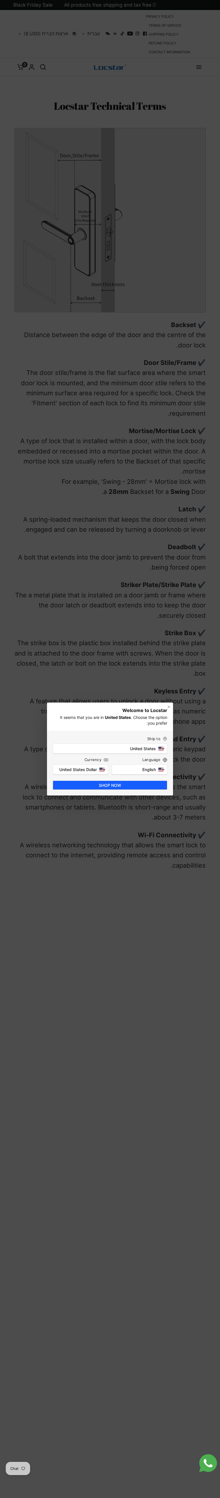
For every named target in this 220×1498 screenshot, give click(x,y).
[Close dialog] (169, 707)
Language (151, 759)
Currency (93, 759)
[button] (110, 749)
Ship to (153, 738)
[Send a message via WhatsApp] (208, 1463)
